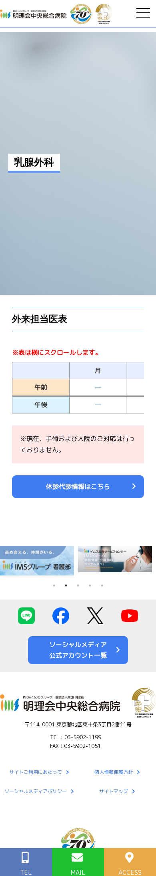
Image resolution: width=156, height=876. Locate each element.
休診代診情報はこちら (78, 486)
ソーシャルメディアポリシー (35, 791)
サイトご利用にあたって (35, 772)
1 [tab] (54, 585)
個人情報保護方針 (113, 772)
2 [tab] (66, 585)
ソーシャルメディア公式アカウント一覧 (78, 650)
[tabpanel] (39, 560)
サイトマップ (113, 791)
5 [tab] (102, 585)
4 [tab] (90, 585)
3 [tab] (78, 585)
